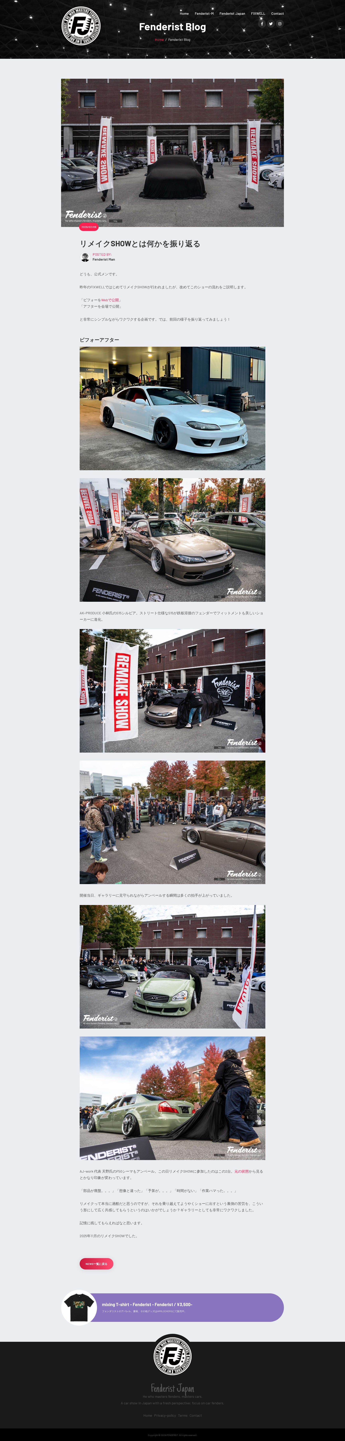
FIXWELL (258, 13)
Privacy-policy (165, 1415)
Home (184, 13)
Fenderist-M (204, 13)
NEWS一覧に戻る (96, 1263)
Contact (277, 13)
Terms (182, 1415)
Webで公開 (110, 300)
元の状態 (241, 1171)
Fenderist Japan (232, 13)
